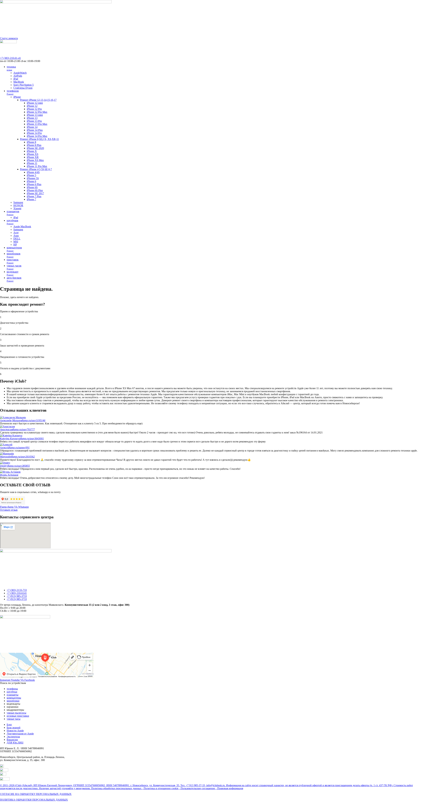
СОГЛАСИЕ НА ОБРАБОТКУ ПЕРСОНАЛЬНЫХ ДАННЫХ (36, 794)
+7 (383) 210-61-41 (10, 58)
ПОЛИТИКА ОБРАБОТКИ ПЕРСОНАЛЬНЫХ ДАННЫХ (34, 799)
